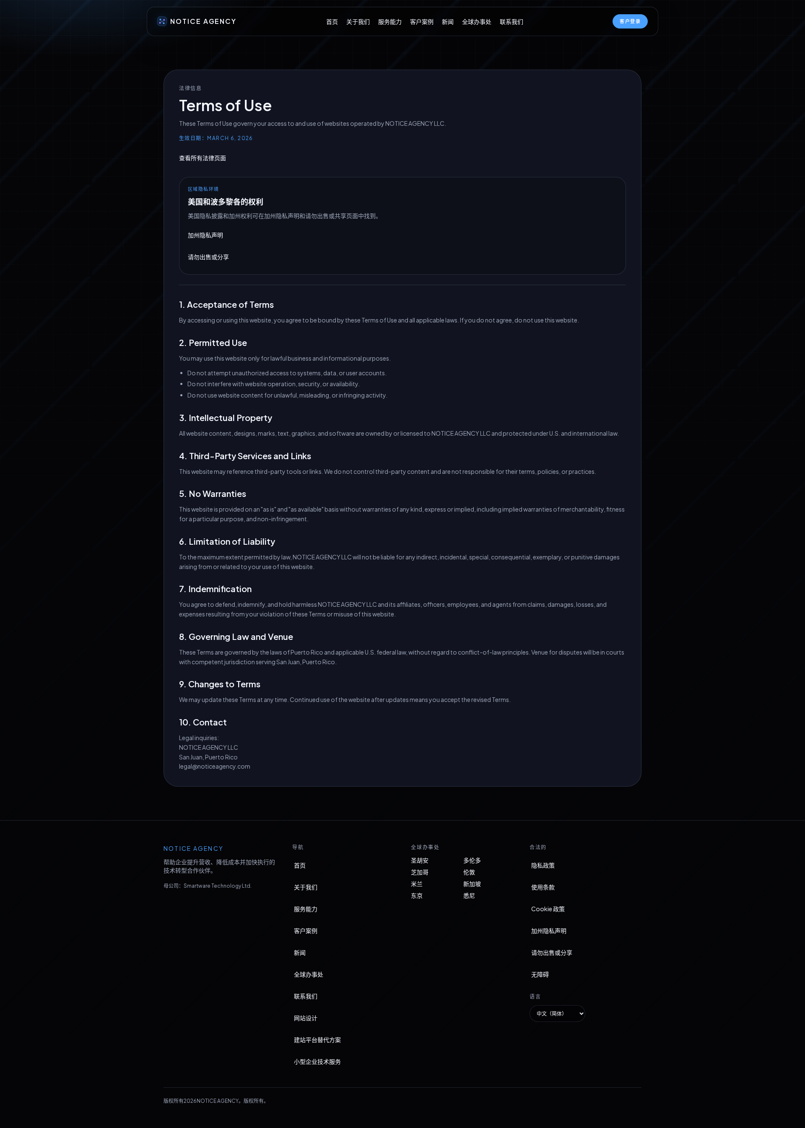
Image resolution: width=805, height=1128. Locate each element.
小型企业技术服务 (317, 1061)
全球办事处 (476, 21)
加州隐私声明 (205, 235)
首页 (332, 21)
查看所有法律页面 (202, 157)
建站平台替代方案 (317, 1039)
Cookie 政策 (548, 908)
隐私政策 (543, 865)
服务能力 (390, 21)
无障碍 (540, 974)
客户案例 (422, 21)
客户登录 (630, 21)
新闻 (448, 21)
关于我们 (358, 21)
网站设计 (305, 1017)
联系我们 (511, 21)
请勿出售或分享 (208, 256)
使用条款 (543, 887)
